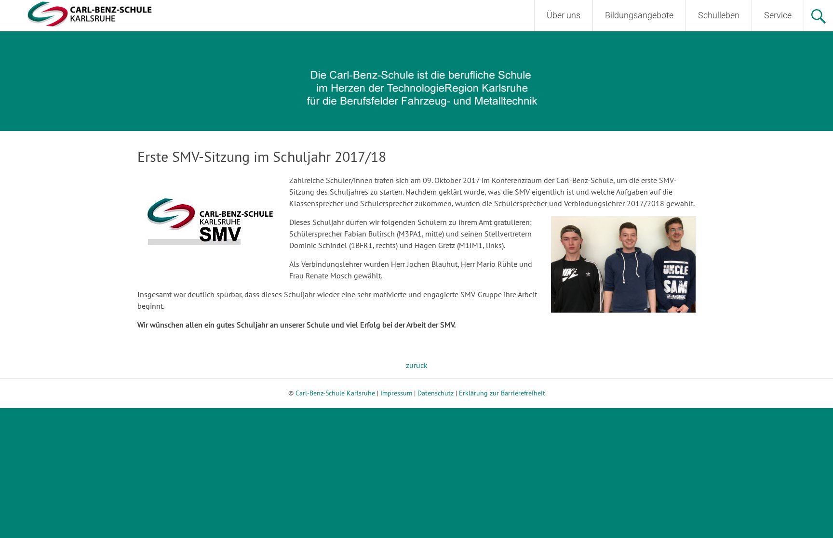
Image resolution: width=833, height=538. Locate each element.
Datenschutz (435, 393)
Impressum (396, 393)
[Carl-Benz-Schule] (77, 12)
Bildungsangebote (639, 15)
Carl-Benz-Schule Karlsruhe (335, 393)
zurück (417, 365)
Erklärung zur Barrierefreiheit (502, 393)
